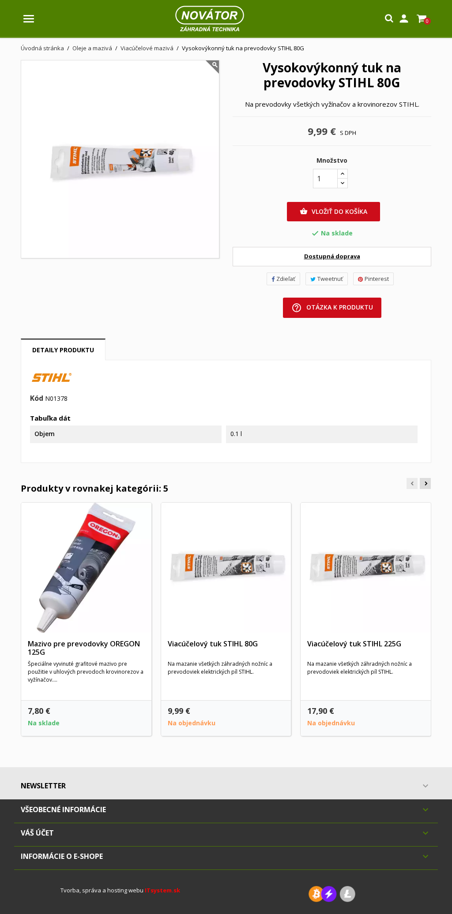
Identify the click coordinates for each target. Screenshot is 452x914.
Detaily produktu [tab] (63, 350)
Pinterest (377, 279)
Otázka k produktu (332, 307)
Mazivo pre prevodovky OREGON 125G (84, 648)
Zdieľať (285, 279)
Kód (36, 399)
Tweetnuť (330, 279)
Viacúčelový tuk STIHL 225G (354, 644)
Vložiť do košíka (333, 211)
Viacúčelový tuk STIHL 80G (213, 644)
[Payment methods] (332, 893)
